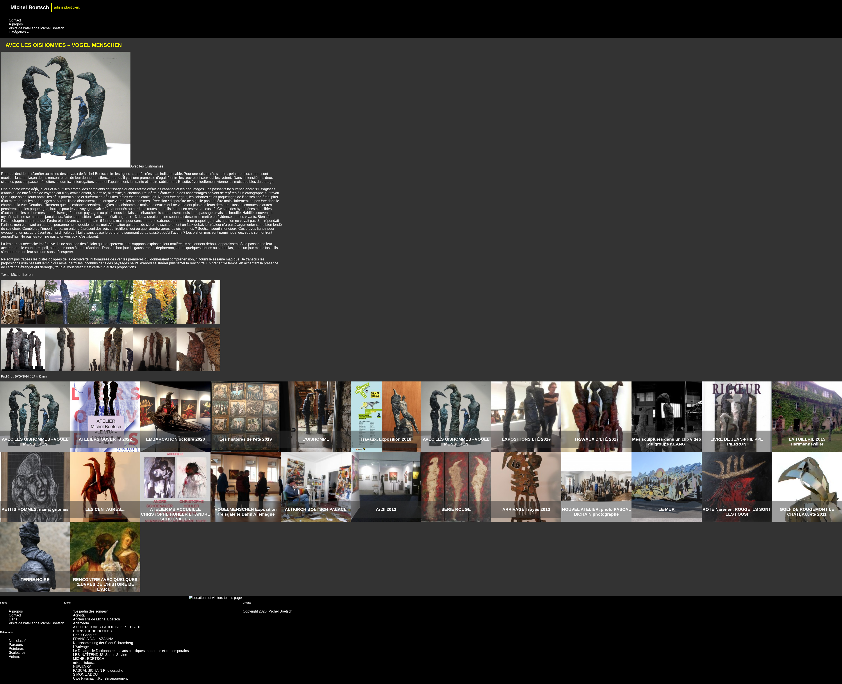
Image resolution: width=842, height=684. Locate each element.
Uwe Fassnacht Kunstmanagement (100, 678)
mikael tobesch (84, 662)
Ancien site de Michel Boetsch (96, 619)
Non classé (17, 641)
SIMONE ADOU (85, 674)
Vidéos (14, 656)
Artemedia (81, 623)
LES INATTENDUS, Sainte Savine (100, 655)
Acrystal (79, 615)
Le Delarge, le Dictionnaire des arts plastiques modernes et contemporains (131, 651)
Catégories (19, 32)
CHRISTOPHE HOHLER (92, 631)
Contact (15, 20)
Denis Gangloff (84, 635)
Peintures (16, 648)
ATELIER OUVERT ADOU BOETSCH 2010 (107, 627)
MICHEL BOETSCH (88, 659)
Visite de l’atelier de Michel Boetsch (36, 28)
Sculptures (17, 652)
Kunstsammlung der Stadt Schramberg (103, 643)
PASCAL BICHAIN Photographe (98, 670)
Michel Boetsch (30, 7)
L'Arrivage (81, 647)
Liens (13, 619)
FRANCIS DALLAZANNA (93, 639)
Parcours (16, 645)
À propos (16, 24)
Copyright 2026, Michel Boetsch (267, 611)
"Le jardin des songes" (90, 611)
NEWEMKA (82, 666)
